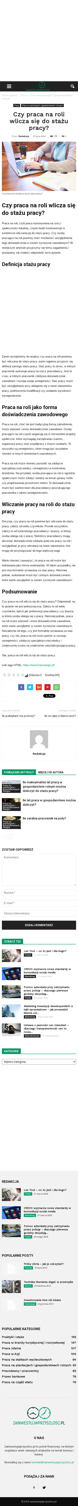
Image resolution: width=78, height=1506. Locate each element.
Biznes (28, 1286)
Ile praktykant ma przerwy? (18, 716)
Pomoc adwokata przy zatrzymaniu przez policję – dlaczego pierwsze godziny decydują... (46, 990)
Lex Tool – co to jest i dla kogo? (45, 950)
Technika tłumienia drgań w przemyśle (48, 1281)
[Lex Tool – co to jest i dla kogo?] (11, 955)
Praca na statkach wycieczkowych (27, 1359)
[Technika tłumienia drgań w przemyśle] (11, 1286)
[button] (72, 86)
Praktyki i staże (13, 1337)
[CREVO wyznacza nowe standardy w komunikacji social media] (11, 973)
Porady (28, 1267)
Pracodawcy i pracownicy (20, 1371)
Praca (16, 105)
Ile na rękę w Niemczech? (60, 716)
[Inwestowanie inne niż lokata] (11, 1304)
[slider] (13, 674)
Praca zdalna (11, 1348)
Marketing (30, 976)
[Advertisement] (39, 40)
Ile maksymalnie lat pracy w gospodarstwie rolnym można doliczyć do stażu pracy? (44, 786)
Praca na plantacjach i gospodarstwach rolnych (42, 105)
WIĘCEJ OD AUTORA (50, 772)
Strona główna (9, 95)
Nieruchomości (32, 1035)
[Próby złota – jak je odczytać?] (11, 1268)
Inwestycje (30, 1304)
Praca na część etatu (17, 1382)
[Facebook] (34, 1488)
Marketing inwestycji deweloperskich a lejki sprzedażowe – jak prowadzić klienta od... (48, 1009)
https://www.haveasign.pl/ (39, 665)
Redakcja (24, 136)
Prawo (28, 955)
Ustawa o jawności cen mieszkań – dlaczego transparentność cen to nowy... (46, 1028)
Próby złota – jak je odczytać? (44, 1263)
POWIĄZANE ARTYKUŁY (19, 772)
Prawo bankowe (13, 1376)
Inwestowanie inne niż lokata (42, 1299)
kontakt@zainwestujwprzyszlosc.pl (53, 1462)
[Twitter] (44, 1488)
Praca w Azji (11, 1354)
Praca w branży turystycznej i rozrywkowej (33, 1342)
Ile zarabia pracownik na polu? (44, 818)
